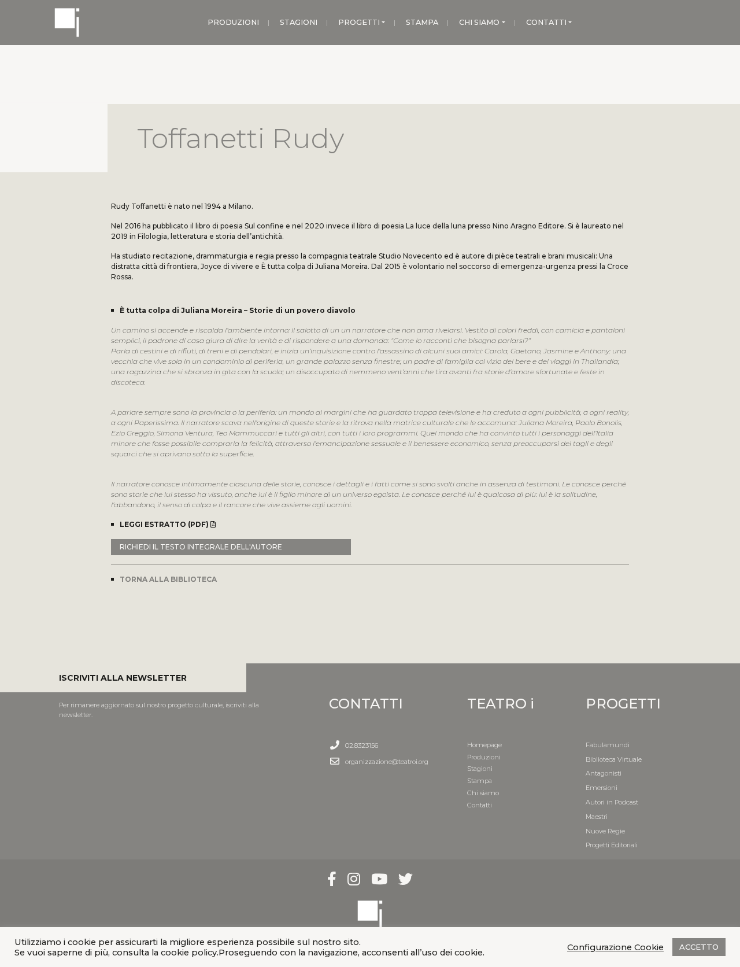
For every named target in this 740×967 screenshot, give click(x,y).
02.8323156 (361, 745)
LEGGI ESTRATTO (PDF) (165, 524)
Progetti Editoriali (612, 845)
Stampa (479, 781)
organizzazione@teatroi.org (386, 762)
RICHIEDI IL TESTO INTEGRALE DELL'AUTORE (201, 546)
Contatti (479, 805)
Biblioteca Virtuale (614, 759)
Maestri (597, 817)
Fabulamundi (608, 745)
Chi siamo (483, 793)
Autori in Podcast (612, 802)
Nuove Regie (605, 831)
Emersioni (601, 788)
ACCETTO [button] (699, 946)
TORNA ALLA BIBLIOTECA (168, 579)
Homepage (484, 745)
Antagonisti (603, 773)
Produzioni (484, 757)
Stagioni (480, 769)
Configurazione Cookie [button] (615, 947)
